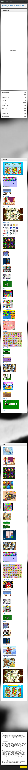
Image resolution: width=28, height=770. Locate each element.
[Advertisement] (14, 27)
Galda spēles (14, 95)
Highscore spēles (14, 97)
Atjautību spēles (14, 92)
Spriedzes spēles (14, 116)
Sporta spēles (14, 113)
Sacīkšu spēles (14, 105)
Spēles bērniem (14, 111)
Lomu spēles (14, 100)
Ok (23, 767)
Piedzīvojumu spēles (14, 103)
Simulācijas (14, 108)
